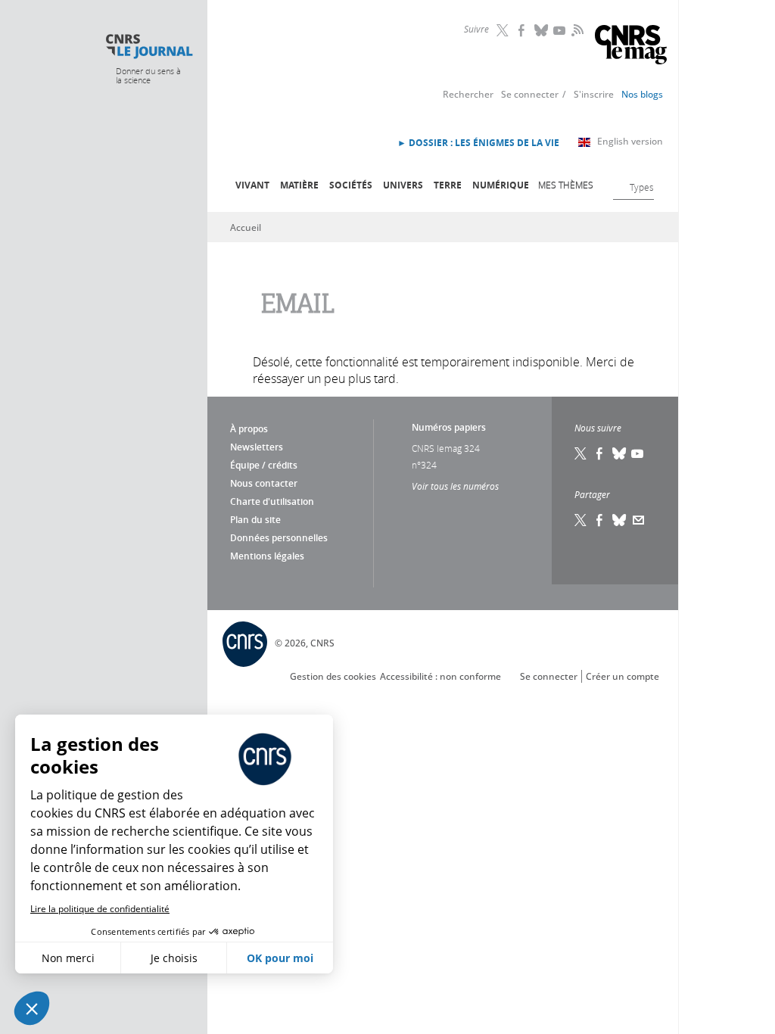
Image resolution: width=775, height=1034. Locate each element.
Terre (448, 185)
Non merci (68, 958)
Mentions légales (267, 556)
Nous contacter (263, 483)
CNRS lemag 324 (446, 448)
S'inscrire (594, 94)
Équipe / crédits (263, 465)
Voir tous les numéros (455, 486)
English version (630, 141)
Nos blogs (642, 94)
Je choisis (174, 958)
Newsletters (256, 447)
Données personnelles (279, 537)
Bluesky (541, 30)
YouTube (560, 30)
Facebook (523, 30)
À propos (249, 428)
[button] (32, 1008)
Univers (403, 185)
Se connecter (530, 94)
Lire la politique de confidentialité (100, 908)
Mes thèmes (565, 185)
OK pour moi (280, 958)
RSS (576, 29)
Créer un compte (622, 676)
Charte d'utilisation (272, 501)
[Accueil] (148, 46)
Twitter (504, 30)
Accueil (245, 227)
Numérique (500, 185)
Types (642, 187)
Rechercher (468, 94)
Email (638, 520)
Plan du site (255, 519)
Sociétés (350, 185)
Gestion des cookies (333, 676)
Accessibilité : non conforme (440, 676)
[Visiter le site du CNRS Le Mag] (631, 46)
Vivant (252, 185)
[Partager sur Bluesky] (619, 520)
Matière (299, 185)
